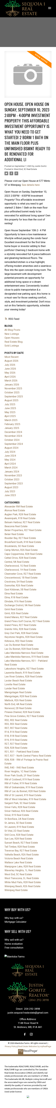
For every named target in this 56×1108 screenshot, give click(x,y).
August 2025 (11, 400)
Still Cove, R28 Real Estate (19, 834)
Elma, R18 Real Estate (16, 597)
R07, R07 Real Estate (16, 728)
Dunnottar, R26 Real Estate (19, 585)
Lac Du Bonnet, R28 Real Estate (22, 648)
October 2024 (12, 439)
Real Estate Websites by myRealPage (34, 1046)
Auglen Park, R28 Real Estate (20, 514)
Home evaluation (14, 943)
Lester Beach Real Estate (18, 680)
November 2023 (13, 475)
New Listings (12, 333)
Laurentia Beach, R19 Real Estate (22, 672)
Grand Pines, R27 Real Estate (20, 625)
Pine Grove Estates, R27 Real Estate (24, 716)
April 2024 (10, 463)
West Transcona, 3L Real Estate (22, 878)
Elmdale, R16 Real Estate (18, 601)
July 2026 (10, 364)
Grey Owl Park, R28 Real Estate (21, 633)
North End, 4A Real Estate (18, 704)
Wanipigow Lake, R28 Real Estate (23, 866)
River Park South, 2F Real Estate (22, 775)
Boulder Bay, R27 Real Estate (20, 538)
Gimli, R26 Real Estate (16, 613)
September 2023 (14, 483)
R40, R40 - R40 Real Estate (19, 767)
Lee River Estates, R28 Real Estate (23, 676)
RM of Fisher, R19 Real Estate (21, 783)
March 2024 (11, 467)
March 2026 (11, 380)
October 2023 (12, 479)
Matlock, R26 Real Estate (18, 700)
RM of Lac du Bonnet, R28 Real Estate (25, 791)
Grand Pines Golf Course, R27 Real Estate (27, 621)
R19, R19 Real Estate (16, 739)
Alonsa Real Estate (15, 510)
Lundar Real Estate (15, 688)
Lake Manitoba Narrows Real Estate (24, 652)
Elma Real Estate (14, 593)
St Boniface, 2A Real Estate (19, 818)
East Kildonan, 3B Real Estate (20, 589)
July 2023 (10, 491)
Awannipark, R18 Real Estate (20, 518)
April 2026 (10, 376)
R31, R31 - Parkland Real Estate (22, 751)
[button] (24, 1034)
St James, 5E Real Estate (18, 822)
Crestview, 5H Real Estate (19, 581)
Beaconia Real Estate (16, 526)
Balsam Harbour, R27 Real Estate (22, 522)
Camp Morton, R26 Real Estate (21, 550)
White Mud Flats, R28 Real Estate (23, 882)
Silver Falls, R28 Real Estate (20, 807)
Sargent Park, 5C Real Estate (20, 803)
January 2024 (12, 471)
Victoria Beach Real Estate (19, 858)
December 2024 (13, 432)
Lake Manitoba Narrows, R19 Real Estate (27, 656)
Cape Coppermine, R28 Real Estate (23, 554)
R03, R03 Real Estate (16, 724)
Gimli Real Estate (14, 609)
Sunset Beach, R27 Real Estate (21, 842)
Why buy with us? (14, 918)
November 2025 (13, 388)
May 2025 (10, 412)
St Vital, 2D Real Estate (17, 830)
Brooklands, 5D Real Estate (19, 546)
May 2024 (10, 459)
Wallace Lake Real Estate (18, 862)
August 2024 (11, 447)
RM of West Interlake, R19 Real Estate (25, 799)
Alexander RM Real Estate (19, 506)
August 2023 (11, 487)
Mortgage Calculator (15, 921)
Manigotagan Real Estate (18, 692)
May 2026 (10, 372)
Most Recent (12, 356)
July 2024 (10, 451)
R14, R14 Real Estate (16, 731)
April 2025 (10, 416)
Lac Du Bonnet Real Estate (19, 644)
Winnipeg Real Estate (16, 890)
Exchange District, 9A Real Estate (23, 605)
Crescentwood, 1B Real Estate (21, 577)
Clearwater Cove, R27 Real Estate (23, 573)
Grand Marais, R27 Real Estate (21, 617)
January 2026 (12, 384)
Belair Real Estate (14, 534)
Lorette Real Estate (15, 684)
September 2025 (14, 396)
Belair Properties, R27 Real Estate (23, 530)
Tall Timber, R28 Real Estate (20, 846)
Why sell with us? (14, 939)
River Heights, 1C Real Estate (20, 771)
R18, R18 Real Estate (16, 735)
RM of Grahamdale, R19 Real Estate (24, 787)
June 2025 (10, 408)
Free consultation (14, 947)
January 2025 (12, 428)
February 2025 (12, 424)
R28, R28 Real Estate (16, 747)
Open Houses (12, 337)
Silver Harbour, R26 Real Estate (21, 811)
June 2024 (10, 455)
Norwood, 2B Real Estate (18, 708)
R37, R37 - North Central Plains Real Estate (28, 755)
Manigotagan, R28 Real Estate (21, 696)
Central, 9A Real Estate (17, 561)
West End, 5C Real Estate (25, 169)
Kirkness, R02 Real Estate (19, 641)
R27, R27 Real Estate (16, 743)
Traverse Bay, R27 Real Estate (21, 850)
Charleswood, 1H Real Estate (20, 569)
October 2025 (12, 392)
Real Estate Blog (14, 341)
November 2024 (13, 435)
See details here (31, 184)
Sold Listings (12, 345)
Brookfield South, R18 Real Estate (23, 542)
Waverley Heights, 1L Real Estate (23, 870)
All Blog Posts (12, 329)
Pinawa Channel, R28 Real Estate (22, 712)
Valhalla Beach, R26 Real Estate (22, 854)
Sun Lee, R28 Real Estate (18, 838)
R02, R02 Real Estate (16, 720)
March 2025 (11, 420)
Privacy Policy (11, 1046)
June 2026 (10, 368)
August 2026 (11, 360)
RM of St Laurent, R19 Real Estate (23, 795)
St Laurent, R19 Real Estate (19, 826)
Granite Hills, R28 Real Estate (20, 629)
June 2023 (10, 495)
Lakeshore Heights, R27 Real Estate (24, 668)
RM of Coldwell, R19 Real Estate (22, 779)
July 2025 (10, 404)
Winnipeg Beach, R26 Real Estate (22, 886)
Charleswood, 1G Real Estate (20, 565)
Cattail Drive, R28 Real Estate (20, 557)
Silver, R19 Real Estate (17, 815)
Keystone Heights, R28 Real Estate (24, 637)
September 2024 (14, 443)
